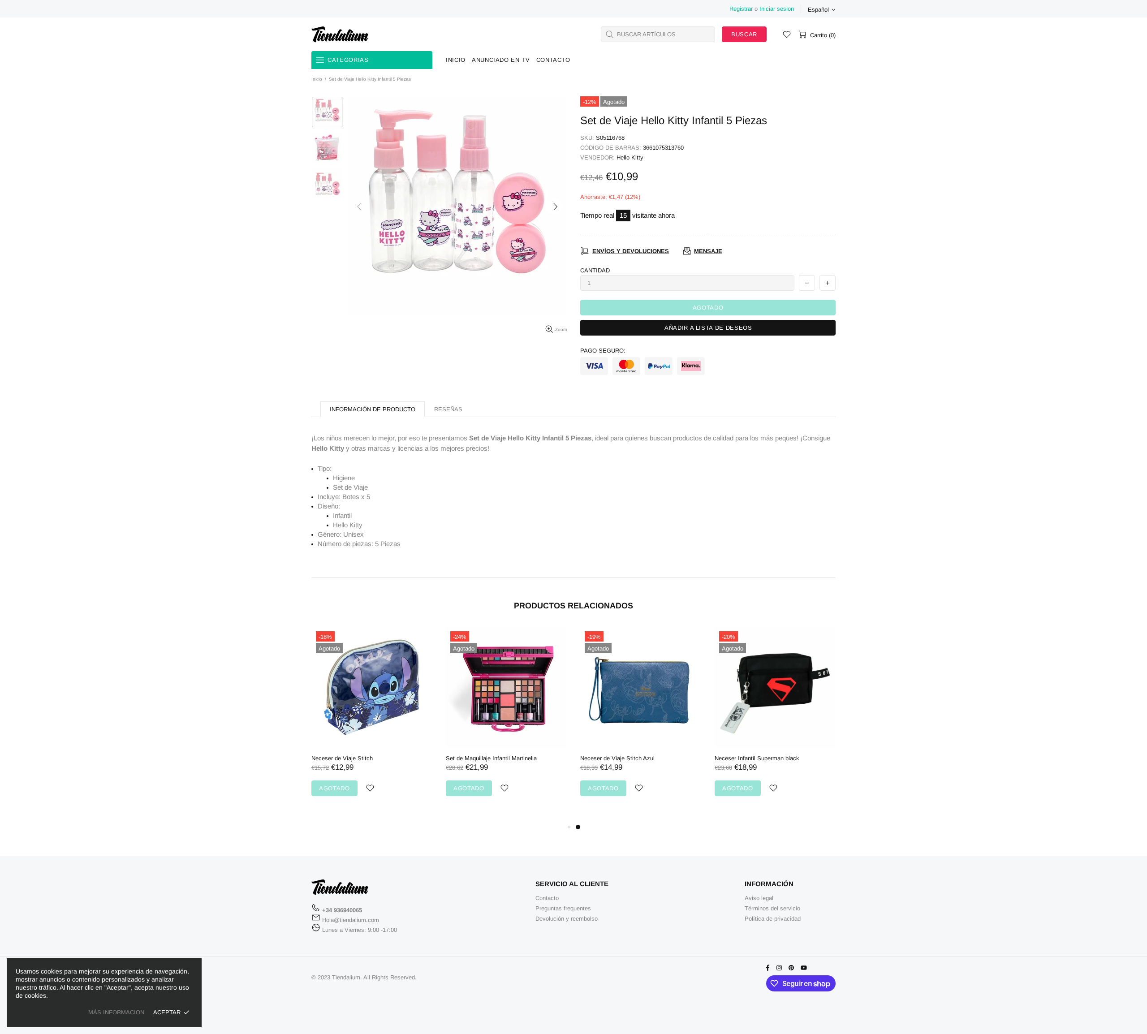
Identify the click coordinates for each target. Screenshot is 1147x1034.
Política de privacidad (773, 918)
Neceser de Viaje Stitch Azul (617, 758)
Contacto (547, 898)
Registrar (741, 8)
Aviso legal (759, 898)
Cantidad (595, 270)
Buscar (744, 34)
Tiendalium (340, 34)
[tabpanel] (641, 720)
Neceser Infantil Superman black (757, 758)
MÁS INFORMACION (116, 1012)
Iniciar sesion (776, 8)
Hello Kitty (630, 157)
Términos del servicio (772, 908)
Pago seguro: (602, 350)
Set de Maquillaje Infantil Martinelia (491, 758)
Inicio (316, 79)
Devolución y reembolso (566, 918)
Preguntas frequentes (563, 908)
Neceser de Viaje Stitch (342, 758)
